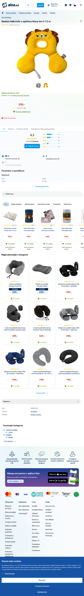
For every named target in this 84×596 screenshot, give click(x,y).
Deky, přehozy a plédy (10, 248)
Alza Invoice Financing (49, 534)
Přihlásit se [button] (54, 6)
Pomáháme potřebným (36, 545)
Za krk (10, 432)
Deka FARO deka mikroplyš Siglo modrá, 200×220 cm (29, 230)
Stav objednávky (24, 506)
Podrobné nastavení (42, 586)
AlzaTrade (48, 529)
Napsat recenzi (33, 146)
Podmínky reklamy (8, 547)
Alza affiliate (49, 519)
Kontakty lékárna (37, 510)
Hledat (40, 5)
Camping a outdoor (25, 13)
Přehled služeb (10, 542)
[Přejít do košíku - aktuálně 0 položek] (80, 5)
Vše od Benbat (6, 17)
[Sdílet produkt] (81, 21)
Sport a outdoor (11, 13)
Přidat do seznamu (9, 118)
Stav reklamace (24, 510)
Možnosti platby (10, 512)
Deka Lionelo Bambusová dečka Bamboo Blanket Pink (48, 230)
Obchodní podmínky (8, 531)
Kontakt (34, 506)
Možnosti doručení (8, 507)
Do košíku (16, 298)
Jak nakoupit (23, 513)
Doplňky (44, 13)
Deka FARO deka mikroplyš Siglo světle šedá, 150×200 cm (67, 230)
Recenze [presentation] (11, 129)
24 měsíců (34, 411)
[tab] (4, 129)
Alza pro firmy (50, 506)
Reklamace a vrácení (9, 517)
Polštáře (52, 13)
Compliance (36, 550)
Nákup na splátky (10, 526)
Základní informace (35, 515)
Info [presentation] (4, 129)
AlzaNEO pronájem (48, 511)
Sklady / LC (35, 540)
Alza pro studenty (48, 525)
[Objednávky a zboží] (66, 5)
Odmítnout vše (42, 592)
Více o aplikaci (14, 481)
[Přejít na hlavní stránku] (10, 5)
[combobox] (31, 5)
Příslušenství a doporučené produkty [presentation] (42, 129)
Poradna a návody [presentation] (22, 129)
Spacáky (36, 13)
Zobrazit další (40, 393)
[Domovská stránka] (2, 13)
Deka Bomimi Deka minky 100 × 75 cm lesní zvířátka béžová (10, 230)
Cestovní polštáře (12, 430)
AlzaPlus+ (48, 516)
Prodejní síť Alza (10, 522)
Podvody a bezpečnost (9, 553)
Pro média (35, 533)
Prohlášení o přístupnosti (9, 537)
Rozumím (42, 580)
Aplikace (35, 537)
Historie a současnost (36, 521)
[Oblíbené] (70, 5)
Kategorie (6, 401)
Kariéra (34, 529)
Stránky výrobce (36, 414)
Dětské (10, 437)
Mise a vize (35, 526)
